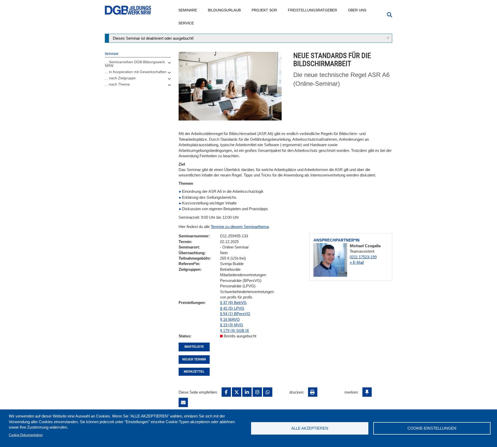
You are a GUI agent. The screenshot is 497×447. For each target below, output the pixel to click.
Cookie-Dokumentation (26, 435)
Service (186, 23)
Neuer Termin (194, 359)
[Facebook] (226, 392)
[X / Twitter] (236, 392)
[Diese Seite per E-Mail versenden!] (183, 402)
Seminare (188, 10)
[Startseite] (128, 10)
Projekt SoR (264, 10)
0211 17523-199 (363, 257)
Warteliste (194, 347)
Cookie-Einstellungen (431, 428)
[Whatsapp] (267, 392)
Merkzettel (194, 371)
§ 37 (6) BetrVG (233, 302)
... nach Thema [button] (117, 84)
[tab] (138, 65)
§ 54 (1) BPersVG (235, 313)
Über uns (357, 10)
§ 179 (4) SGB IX (234, 330)
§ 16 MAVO (230, 319)
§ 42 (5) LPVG (232, 308)
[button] (388, 37)
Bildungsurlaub (224, 10)
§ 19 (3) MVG (231, 325)
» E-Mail (357, 262)
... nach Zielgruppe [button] (120, 78)
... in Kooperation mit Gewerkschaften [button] (135, 72)
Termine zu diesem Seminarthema (240, 226)
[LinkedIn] (247, 392)
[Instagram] (257, 392)
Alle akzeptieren (309, 428)
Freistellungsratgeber (312, 10)
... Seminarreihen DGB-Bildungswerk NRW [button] (135, 63)
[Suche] (389, 14)
